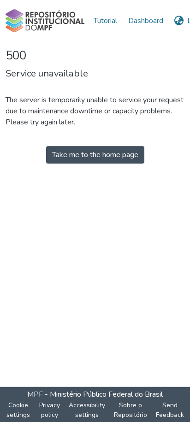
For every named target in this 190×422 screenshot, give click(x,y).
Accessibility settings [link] (87, 410)
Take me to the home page (95, 155)
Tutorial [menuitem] (105, 21)
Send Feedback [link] (170, 410)
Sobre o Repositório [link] (130, 410)
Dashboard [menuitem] (145, 21)
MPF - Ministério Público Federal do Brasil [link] (95, 394)
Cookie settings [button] (18, 410)
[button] (45, 20)
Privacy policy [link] (49, 410)
